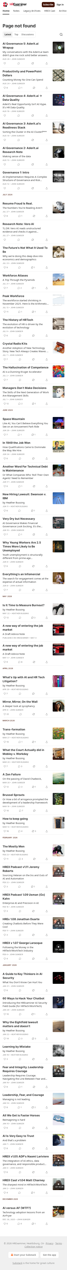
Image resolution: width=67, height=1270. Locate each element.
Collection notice (34, 1246)
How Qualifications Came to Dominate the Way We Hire (24, 448)
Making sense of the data (17, 156)
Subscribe (48, 4)
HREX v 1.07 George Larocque (22, 943)
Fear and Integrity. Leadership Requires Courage (23, 1069)
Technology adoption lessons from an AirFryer (24, 1214)
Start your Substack (25, 1254)
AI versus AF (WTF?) (17, 1208)
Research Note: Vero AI (18, 224)
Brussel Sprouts (14, 795)
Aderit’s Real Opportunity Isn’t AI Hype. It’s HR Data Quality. (25, 105)
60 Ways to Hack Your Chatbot (23, 998)
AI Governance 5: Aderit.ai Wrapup (21, 45)
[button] (6, 10)
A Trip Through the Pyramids (19, 279)
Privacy (49, 1243)
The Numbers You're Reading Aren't (22, 207)
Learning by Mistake (17, 1046)
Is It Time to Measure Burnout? (24, 605)
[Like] (5, 63)
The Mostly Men (14, 846)
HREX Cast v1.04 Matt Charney (24, 1180)
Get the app (49, 1254)
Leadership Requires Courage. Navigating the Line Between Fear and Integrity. (24, 1077)
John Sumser (18, 59)
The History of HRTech (18, 319)
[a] (58, 871)
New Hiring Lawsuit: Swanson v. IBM (24, 496)
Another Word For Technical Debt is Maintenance (25, 468)
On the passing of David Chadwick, (22, 778)
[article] (33, 53)
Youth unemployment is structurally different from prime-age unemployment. (23, 556)
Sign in (60, 4)
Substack (17, 1263)
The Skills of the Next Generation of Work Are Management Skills (26, 394)
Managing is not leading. (16, 1099)
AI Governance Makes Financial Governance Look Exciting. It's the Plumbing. (21, 524)
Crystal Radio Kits (15, 343)
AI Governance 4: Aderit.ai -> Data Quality (22, 97)
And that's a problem (14, 1140)
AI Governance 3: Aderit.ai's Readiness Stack (22, 125)
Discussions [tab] (27, 34)
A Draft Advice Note (14, 634)
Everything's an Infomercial (21, 574)
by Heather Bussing (14, 502)
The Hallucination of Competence (25, 367)
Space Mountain (14, 419)
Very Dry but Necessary (19, 518)
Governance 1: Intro (16, 172)
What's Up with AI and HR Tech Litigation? (24, 679)
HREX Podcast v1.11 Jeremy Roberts (21, 869)
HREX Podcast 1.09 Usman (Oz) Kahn (24, 896)
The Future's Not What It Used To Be (25, 249)
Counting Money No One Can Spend (23, 79)
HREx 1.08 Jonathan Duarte (21, 919)
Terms (58, 1243)
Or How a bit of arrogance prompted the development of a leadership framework (25, 801)
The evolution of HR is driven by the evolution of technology (23, 325)
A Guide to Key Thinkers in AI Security (22, 976)
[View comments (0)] (19, 63)
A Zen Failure (12, 774)
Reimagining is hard (14, 1119)
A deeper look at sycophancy (19, 706)
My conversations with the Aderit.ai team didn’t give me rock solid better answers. (26, 53)
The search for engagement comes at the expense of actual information (25, 580)
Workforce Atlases (15, 275)
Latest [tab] (8, 34)
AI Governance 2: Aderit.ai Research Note (21, 150)
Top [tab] (16, 34)
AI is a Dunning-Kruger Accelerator (22, 371)
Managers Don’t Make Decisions (25, 388)
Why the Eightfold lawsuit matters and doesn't (20, 1024)
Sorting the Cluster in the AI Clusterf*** (25, 131)
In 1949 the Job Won (16, 442)
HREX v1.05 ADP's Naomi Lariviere (26, 1156)
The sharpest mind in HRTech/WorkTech (25, 1184)
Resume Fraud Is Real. (18, 203)
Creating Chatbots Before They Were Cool (23, 925)
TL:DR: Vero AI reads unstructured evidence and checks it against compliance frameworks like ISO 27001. (25, 230)
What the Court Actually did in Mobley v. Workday (23, 752)
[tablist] (19, 34)
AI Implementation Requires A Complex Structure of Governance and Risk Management (25, 178)
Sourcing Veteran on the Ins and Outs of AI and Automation (25, 877)
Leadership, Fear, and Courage (23, 1095)
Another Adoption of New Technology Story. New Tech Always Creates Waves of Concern (26, 349)
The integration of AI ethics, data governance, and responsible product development (23, 1162)
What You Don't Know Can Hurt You (22, 982)
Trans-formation (14, 729)
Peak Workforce (13, 296)
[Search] (61, 34)
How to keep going (15, 818)
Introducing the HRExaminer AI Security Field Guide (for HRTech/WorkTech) (25, 1004)
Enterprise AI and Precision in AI (21, 903)
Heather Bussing (19, 506)
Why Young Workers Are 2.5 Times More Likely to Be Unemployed (22, 546)
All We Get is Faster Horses (21, 1115)
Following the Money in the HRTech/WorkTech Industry (18, 949)
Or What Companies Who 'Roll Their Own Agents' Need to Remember (26, 476)
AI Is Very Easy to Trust (18, 1136)
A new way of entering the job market (23, 627)
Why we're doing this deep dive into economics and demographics (23, 257)
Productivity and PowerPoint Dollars (22, 73)
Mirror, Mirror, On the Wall (20, 701)
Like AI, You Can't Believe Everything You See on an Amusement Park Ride (25, 425)
